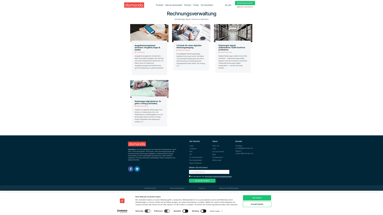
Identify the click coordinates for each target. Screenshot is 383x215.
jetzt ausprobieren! (246, 7)
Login (229, 5)
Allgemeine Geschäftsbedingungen (229, 188)
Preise (196, 5)
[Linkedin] (137, 169)
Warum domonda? (173, 5)
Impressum (202, 188)
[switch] (167, 211)
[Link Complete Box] (149, 50)
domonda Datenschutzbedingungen (218, 176)
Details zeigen (215, 211)
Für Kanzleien (207, 5)
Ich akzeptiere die (211, 176)
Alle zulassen (257, 198)
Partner (187, 5)
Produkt (159, 5)
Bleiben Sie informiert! (198, 168)
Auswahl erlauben (257, 204)
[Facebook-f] (130, 169)
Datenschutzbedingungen (177, 188)
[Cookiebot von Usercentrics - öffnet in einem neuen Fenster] (122, 211)
